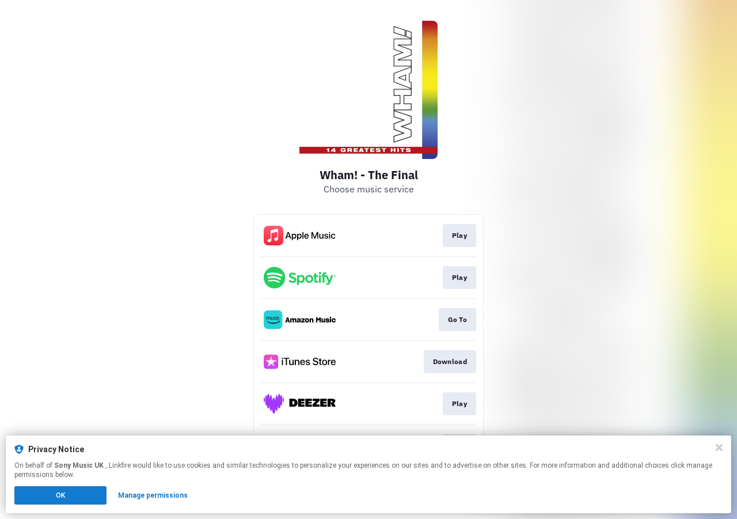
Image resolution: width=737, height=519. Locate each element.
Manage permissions (153, 495)
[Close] (719, 447)
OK (60, 495)
